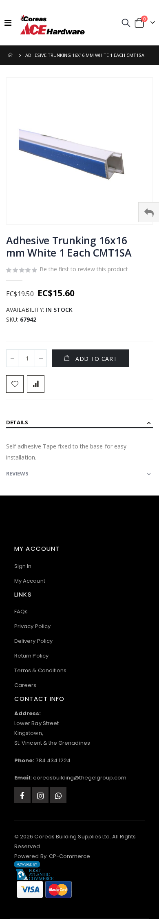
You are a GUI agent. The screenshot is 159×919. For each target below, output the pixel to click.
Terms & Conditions (40, 670)
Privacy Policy (32, 626)
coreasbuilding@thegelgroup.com (79, 778)
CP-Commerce (70, 856)
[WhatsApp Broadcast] (58, 795)
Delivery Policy (33, 641)
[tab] (79, 423)
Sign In (22, 566)
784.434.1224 (53, 760)
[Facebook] (22, 795)
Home (11, 55)
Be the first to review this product (84, 269)
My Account (29, 581)
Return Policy (31, 656)
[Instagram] (40, 795)
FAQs (21, 611)
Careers (25, 685)
